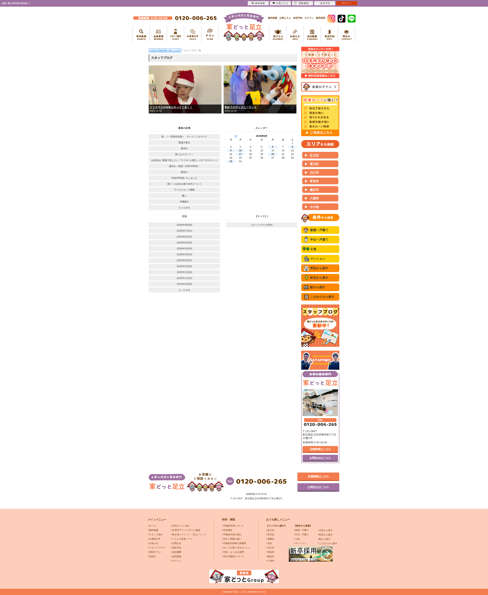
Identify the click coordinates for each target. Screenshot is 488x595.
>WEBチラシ (154, 552)
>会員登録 (176, 556)
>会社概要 (176, 552)
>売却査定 (227, 530)
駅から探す (317, 287)
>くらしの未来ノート (182, 539)
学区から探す (319, 268)
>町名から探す (325, 534)
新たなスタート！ (184, 154)
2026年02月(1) (184, 260)
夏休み (184, 148)
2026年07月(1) (184, 230)
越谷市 (314, 189)
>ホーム (152, 525)
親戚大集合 (184, 142)
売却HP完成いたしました (184, 178)
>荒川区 (270, 534)
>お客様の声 (154, 539)
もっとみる (184, 207)
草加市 (314, 181)
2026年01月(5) (184, 266)
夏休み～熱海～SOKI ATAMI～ (184, 166)
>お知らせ (153, 543)
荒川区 (314, 164)
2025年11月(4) (184, 278)
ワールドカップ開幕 (184, 189)
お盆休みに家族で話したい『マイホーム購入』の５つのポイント (184, 160)
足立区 (314, 155)
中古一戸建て (319, 239)
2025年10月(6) (184, 284)
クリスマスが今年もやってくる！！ (171, 107)
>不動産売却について (233, 525)
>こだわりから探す (327, 543)
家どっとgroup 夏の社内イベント (184, 184)
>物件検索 (153, 530)
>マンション (300, 543)
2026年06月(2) (184, 236)
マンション (317, 258)
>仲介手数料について (233, 556)
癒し (184, 195)
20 (272, 154)
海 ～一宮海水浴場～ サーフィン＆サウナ (184, 136)
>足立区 (270, 530)
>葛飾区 (270, 539)
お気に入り (285, 18)
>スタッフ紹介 (155, 534)
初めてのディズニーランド (241, 107)
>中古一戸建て (301, 534)
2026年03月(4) (184, 254)
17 (240, 154)
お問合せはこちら (320, 457)
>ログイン (176, 561)
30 (231, 161)
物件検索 (272, 18)
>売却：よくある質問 (233, 552)
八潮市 (314, 198)
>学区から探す (325, 530)
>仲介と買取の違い (232, 539)
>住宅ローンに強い (180, 525)
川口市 (314, 172)
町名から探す (319, 277)
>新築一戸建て (301, 530)
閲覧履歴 (304, 3)
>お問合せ (176, 543)
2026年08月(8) (184, 225)
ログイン (309, 18)
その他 (314, 207)
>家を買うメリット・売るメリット (188, 534)
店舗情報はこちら (320, 449)
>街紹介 (152, 556)
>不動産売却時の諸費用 (234, 543)
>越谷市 (270, 556)
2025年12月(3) (184, 272)
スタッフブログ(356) (261, 225)
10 (240, 150)
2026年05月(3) (184, 242)
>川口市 (270, 547)
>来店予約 (176, 547)
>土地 (297, 539)
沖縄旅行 (184, 201)
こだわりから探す (322, 296)
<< (235, 136)
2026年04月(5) (184, 248)
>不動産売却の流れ (232, 534)
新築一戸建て (319, 230)
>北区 (269, 543)
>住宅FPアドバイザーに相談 (185, 530)
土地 (313, 249)
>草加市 (270, 552)
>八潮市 (270, 561)
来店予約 (297, 18)
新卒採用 (320, 18)
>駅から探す (324, 539)
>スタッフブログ (156, 547)
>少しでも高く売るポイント (236, 547)
